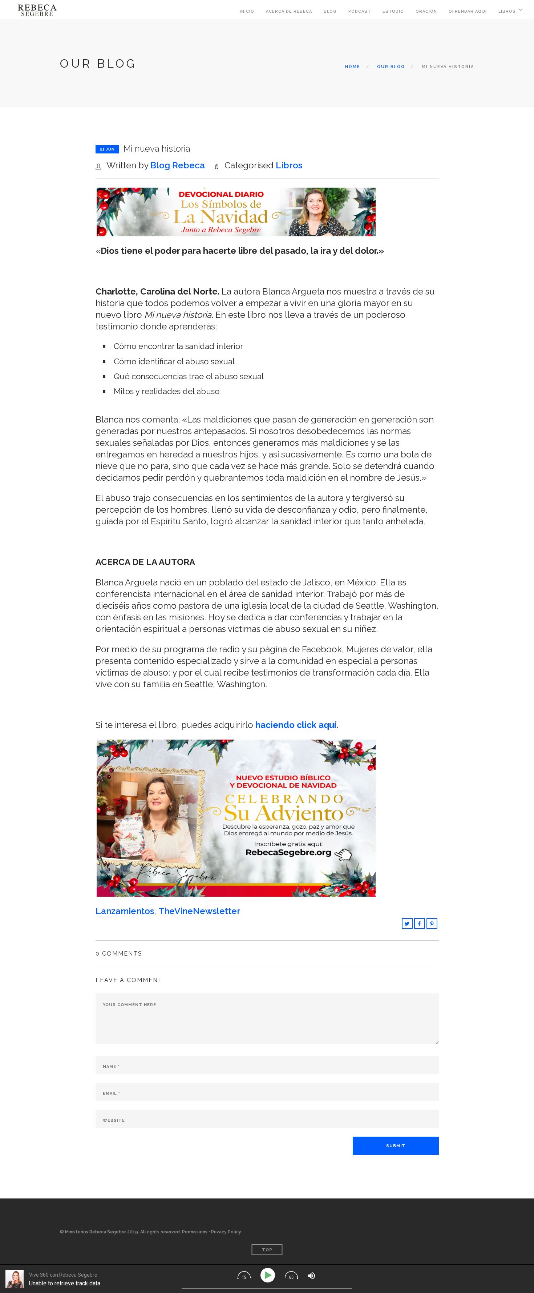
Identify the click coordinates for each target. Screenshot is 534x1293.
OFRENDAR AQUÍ (468, 11)
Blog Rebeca (177, 165)
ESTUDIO (393, 11)
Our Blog (391, 66)
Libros (289, 165)
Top (267, 1250)
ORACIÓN (426, 11)
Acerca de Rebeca (289, 11)
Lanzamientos (125, 911)
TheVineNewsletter (199, 911)
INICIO (247, 11)
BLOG (330, 11)
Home (352, 66)
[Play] (269, 1275)
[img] (244, 1275)
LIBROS (507, 11)
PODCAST (359, 11)
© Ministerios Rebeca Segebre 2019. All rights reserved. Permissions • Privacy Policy (150, 1231)
